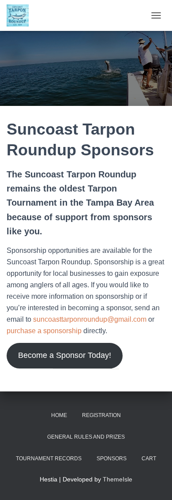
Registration (101, 415)
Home (59, 415)
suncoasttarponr (58, 319)
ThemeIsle (117, 479)
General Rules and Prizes (86, 437)
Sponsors (112, 458)
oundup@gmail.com (114, 319)
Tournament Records (49, 458)
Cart (149, 458)
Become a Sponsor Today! (64, 355)
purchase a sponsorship (44, 331)
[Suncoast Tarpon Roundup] (21, 15)
